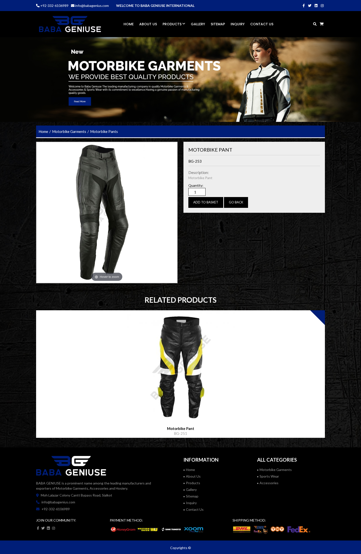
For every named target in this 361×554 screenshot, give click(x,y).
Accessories (269, 483)
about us (193, 476)
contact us (195, 509)
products (172, 24)
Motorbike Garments (69, 131)
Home (129, 24)
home (43, 131)
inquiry (191, 503)
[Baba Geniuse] (70, 24)
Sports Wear (269, 476)
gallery (198, 24)
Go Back (236, 202)
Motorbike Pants (104, 131)
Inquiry (238, 24)
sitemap (218, 24)
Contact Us (261, 24)
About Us (148, 24)
